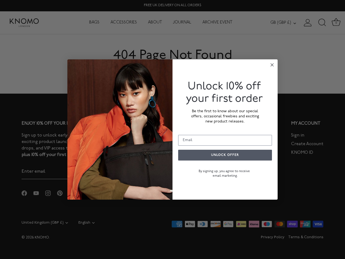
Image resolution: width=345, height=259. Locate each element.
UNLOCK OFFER (225, 155)
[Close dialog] (272, 65)
